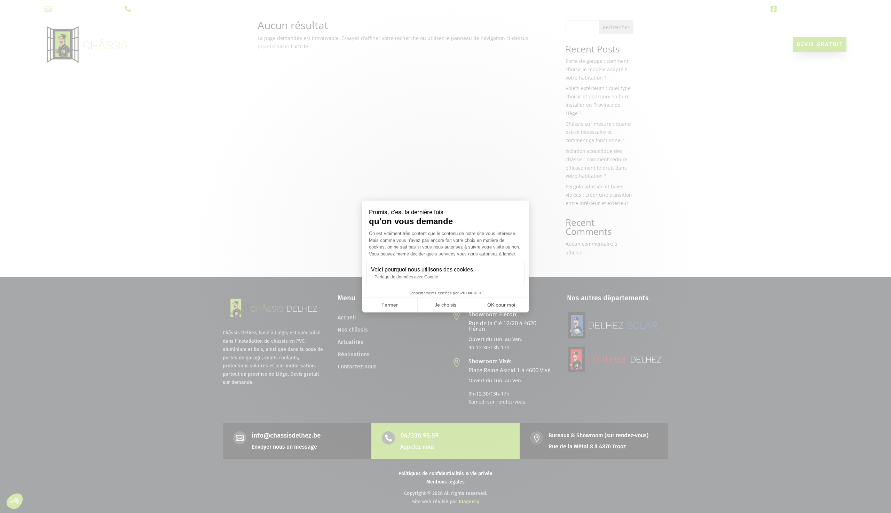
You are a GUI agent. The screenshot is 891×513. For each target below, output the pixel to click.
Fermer (389, 305)
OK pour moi (501, 305)
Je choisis (445, 305)
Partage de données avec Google (406, 277)
